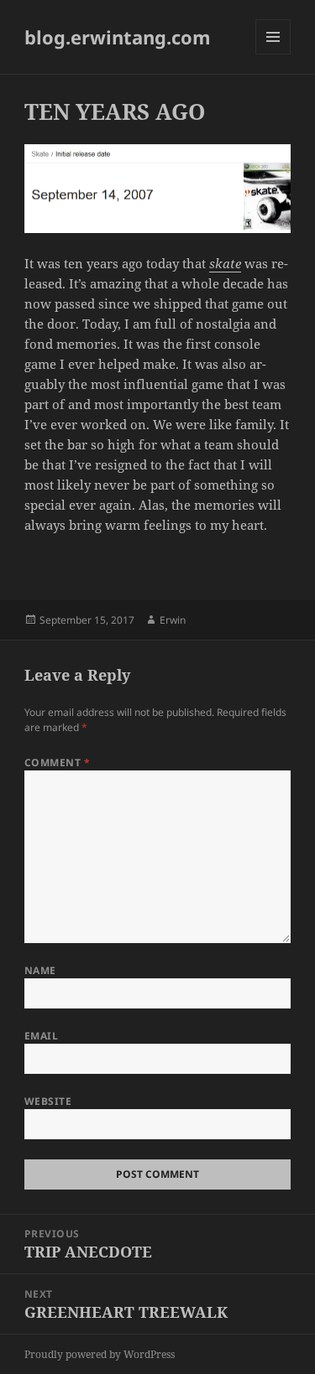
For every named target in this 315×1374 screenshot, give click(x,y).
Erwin (173, 620)
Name (40, 970)
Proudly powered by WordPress (99, 1354)
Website (47, 1101)
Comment (57, 762)
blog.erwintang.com (117, 36)
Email (41, 1036)
